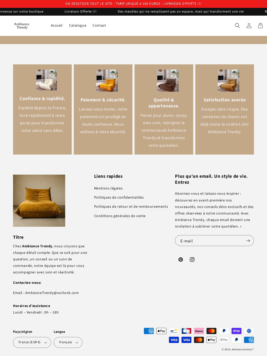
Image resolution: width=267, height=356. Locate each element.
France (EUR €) (30, 342)
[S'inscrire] (248, 240)
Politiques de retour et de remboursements (131, 206)
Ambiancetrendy (242, 349)
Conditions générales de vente (120, 216)
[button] (237, 25)
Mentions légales (108, 188)
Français (65, 342)
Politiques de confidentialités (119, 197)
